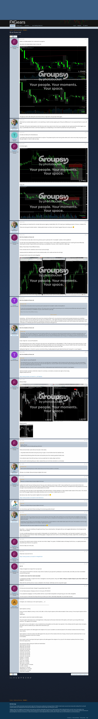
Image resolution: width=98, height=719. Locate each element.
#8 (87, 325)
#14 (87, 500)
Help (87, 717)
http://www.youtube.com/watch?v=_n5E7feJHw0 (31, 376)
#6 (87, 234)
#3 (87, 132)
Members (27, 25)
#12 (87, 464)
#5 (87, 222)
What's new (19, 25)
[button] (23, 25)
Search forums (18, 27)
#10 (87, 379)
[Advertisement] (40, 10)
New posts (12, 27)
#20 (87, 599)
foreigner (12, 34)
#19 (87, 585)
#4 (87, 143)
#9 (87, 352)
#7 (87, 298)
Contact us (69, 717)
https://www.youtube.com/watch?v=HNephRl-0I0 (31, 556)
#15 (87, 512)
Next (15, 36)
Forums (12, 25)
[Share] (85, 39)
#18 (87, 563)
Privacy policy (82, 717)
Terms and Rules (75, 717)
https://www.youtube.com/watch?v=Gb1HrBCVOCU (32, 497)
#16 (87, 539)
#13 (87, 476)
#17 (87, 551)
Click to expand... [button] (53, 314)
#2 (87, 119)
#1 (87, 39)
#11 (87, 440)
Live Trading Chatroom (37, 25)
